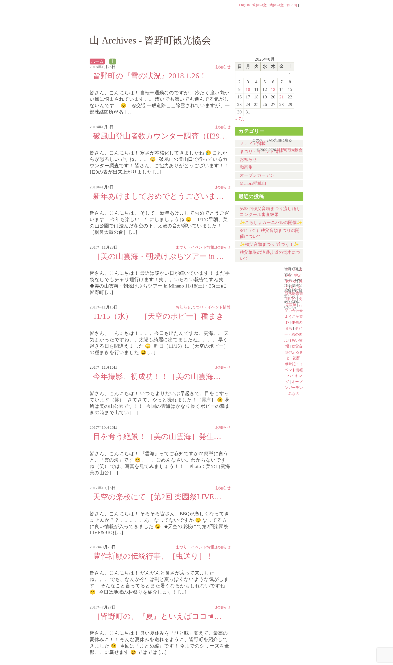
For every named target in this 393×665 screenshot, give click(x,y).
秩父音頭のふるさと (257, 373)
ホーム (105, 26)
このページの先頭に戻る (298, 138)
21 (281, 97)
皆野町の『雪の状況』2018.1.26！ (150, 76)
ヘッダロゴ (120, 11)
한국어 (291, 5)
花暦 (257, 315)
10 (248, 89)
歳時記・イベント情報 (257, 334)
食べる (212, 26)
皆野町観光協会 (289, 150)
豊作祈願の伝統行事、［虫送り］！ (153, 556)
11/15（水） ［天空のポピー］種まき (158, 316)
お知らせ (223, 67)
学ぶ (175, 26)
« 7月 (240, 118)
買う (248, 26)
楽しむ (138, 26)
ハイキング (257, 393)
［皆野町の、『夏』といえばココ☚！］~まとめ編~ (160, 616)
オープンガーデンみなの (257, 412)
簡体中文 (276, 5)
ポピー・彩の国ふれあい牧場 (257, 354)
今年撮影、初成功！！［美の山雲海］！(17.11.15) (160, 376)
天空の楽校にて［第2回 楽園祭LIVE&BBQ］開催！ (160, 497)
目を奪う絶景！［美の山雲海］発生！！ (160, 436)
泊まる (285, 26)
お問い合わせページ (277, 14)
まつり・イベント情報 (195, 547)
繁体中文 (259, 5)
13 (273, 89)
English (244, 5)
